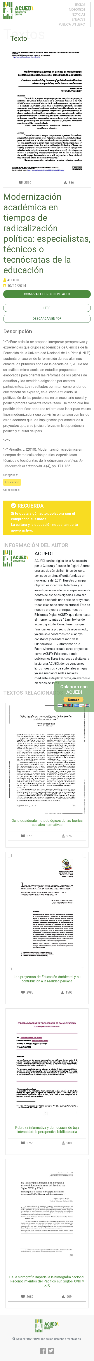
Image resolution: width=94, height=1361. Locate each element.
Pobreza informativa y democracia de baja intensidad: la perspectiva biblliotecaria (47, 1130)
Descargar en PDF (47, 318)
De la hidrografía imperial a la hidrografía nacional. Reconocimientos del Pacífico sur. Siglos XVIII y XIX (47, 1281)
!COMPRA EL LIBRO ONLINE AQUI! (47, 294)
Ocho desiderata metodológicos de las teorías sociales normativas (47, 823)
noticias (78, 14)
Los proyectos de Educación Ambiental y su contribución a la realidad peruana (47, 979)
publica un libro (72, 24)
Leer (47, 308)
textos (80, 4)
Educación (12, 482)
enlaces (78, 19)
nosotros (77, 9)
